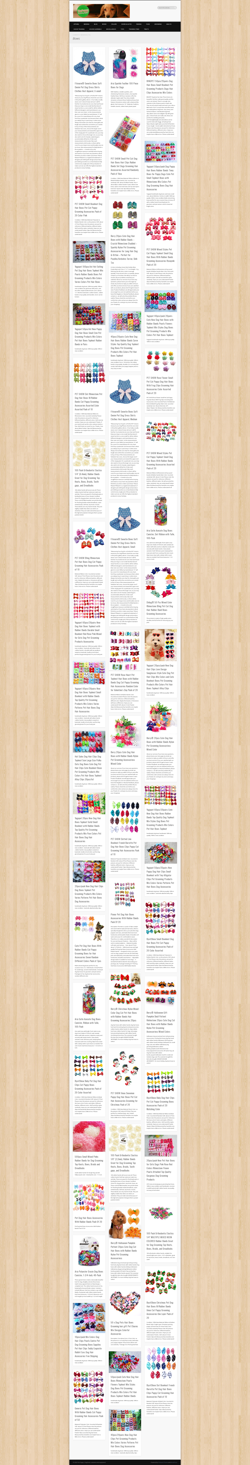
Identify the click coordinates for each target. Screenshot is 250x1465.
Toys (122, 29)
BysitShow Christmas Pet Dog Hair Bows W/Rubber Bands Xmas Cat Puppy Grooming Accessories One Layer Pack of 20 (160, 1310)
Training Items (134, 29)
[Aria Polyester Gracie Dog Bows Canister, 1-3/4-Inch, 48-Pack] (89, 1251)
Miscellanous (111, 29)
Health (168, 24)
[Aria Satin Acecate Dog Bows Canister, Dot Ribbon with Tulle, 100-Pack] (161, 510)
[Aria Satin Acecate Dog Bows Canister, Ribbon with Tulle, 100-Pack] (89, 999)
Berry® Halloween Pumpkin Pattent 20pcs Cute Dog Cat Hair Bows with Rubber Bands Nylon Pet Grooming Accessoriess (124, 1250)
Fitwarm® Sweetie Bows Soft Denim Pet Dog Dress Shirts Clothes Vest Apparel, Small (124, 542)
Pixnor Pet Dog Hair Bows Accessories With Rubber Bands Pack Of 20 (125, 918)
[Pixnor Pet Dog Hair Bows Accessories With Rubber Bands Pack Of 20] (125, 894)
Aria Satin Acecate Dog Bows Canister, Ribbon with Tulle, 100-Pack (88, 1022)
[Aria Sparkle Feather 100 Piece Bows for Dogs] (125, 63)
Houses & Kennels (95, 29)
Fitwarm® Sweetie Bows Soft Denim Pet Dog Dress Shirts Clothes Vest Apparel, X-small (88, 87)
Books (104, 24)
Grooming (158, 24)
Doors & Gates (126, 24)
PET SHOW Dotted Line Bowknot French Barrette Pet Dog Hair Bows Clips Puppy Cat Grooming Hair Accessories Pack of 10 (125, 846)
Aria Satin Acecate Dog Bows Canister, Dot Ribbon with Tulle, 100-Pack (161, 534)
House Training (79, 29)
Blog (95, 24)
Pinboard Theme (163, 1462)
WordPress (174, 1462)
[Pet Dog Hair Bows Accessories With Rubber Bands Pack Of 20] (89, 1197)
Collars (114, 24)
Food (148, 24)
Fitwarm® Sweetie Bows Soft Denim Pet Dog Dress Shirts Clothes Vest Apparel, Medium (124, 415)
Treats (146, 29)
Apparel (76, 24)
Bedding (86, 24)
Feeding (139, 24)
